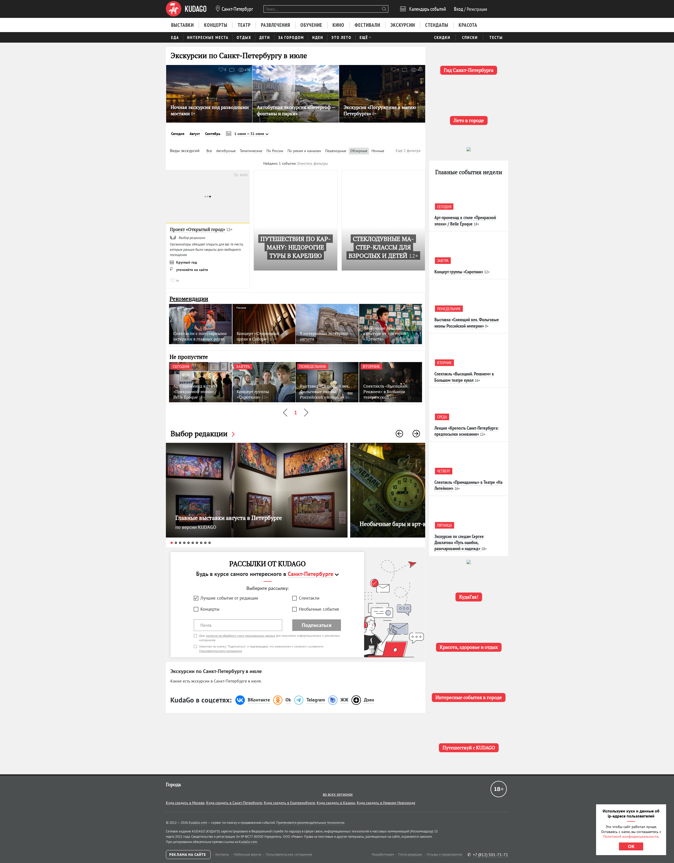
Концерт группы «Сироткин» (458, 272)
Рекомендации (189, 298)
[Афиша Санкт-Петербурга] (186, 9)
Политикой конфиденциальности (630, 836)
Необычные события (319, 609)
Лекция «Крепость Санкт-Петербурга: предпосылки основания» (466, 431)
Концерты (209, 609)
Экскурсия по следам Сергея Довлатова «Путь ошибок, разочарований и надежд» (459, 542)
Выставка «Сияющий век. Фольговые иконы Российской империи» (466, 323)
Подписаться (316, 625)
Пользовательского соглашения (220, 651)
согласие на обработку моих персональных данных (240, 636)
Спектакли (309, 598)
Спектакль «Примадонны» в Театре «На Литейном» (468, 485)
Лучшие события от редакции (229, 598)
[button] (399, 433)
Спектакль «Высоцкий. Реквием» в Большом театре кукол (464, 377)
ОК (631, 846)
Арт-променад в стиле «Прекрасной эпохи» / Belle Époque (465, 220)
